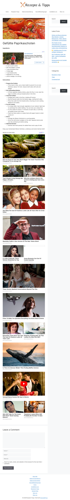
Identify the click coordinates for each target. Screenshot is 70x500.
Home (7, 11)
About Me (35, 476)
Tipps (53, 77)
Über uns (62, 11)
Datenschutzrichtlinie (35, 480)
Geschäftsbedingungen (41, 11)
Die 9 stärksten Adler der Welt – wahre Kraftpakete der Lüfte (59, 56)
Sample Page (35, 491)
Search (54, 19)
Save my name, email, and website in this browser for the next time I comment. (23, 462)
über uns (35, 493)
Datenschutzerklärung (27, 11)
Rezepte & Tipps (15, 11)
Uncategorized (56, 79)
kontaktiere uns (53, 11)
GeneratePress (44, 497)
